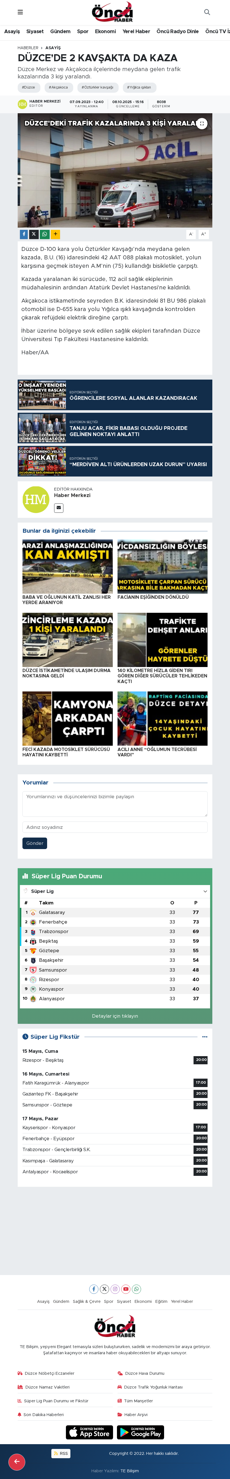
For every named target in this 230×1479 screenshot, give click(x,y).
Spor (83, 31)
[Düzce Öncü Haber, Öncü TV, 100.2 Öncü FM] (112, 12)
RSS (63, 1453)
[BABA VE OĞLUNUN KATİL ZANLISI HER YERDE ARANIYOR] (67, 566)
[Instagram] (115, 1289)
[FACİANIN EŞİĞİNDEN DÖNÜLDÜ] (163, 566)
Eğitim (161, 1301)
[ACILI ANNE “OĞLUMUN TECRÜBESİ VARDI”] (163, 718)
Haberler (28, 48)
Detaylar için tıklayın (115, 1016)
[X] (104, 1289)
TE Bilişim (129, 1471)
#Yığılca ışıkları (139, 87)
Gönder (34, 843)
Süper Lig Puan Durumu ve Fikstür (56, 1401)
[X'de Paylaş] (34, 234)
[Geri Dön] (16, 1462)
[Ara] (207, 12)
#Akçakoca (58, 87)
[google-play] (140, 1432)
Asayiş (12, 31)
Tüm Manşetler (138, 1401)
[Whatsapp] (136, 1289)
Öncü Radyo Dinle (178, 31)
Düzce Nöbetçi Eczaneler (49, 1373)
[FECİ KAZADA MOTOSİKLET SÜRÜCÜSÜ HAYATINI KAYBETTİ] (67, 718)
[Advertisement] (115, 1231)
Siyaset (35, 31)
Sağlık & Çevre (87, 1301)
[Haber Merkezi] (35, 499)
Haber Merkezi (72, 495)
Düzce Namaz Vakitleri (47, 1387)
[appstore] (90, 1432)
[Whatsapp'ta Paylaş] (45, 234)
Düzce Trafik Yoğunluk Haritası (153, 1387)
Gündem (60, 31)
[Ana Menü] (20, 12)
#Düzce (28, 87)
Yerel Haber (136, 31)
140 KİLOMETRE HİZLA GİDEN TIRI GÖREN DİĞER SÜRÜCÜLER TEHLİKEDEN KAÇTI (162, 676)
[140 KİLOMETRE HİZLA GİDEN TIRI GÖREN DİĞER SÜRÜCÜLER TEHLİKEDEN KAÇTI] (163, 639)
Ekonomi (105, 31)
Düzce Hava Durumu (144, 1373)
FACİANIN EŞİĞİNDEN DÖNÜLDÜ (153, 597)
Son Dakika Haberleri (44, 1415)
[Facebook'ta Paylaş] (24, 234)
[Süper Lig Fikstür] (205, 1037)
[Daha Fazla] (55, 234)
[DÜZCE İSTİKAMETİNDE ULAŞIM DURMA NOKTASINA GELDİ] (67, 639)
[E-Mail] (58, 508)
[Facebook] (93, 1289)
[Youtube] (125, 1289)
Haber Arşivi (136, 1415)
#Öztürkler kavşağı (97, 87)
